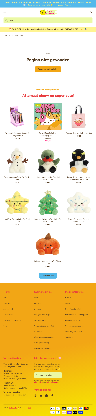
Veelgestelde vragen (43, 314)
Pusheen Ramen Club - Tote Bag (79, 133)
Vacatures (69, 337)
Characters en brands (12, 320)
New (5, 297)
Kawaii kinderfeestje (73, 320)
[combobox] (48, 20)
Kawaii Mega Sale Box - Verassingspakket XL (48, 134)
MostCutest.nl (13, 408)
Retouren (38, 331)
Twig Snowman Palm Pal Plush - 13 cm (17, 178)
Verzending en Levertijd (44, 326)
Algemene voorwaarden (44, 337)
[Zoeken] (6, 20)
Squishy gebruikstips (74, 331)
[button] (91, 12)
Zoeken (37, 309)
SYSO (29, 408)
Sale (5, 326)
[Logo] (48, 12)
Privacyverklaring (41, 342)
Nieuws (68, 297)
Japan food (8, 309)
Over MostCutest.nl (73, 309)
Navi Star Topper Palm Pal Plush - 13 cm (17, 220)
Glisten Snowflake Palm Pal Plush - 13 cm (79, 220)
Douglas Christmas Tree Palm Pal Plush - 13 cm (47, 220)
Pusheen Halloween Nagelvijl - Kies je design (17, 134)
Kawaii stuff (8, 314)
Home (5, 35)
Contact (37, 303)
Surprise (7, 303)
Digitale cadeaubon (42, 348)
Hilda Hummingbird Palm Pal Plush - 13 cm (48, 178)
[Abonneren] (59, 375)
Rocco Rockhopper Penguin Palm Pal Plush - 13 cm (78, 178)
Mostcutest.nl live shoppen (76, 314)
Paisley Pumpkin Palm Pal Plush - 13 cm (48, 262)
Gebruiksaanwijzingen (74, 326)
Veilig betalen (40, 320)
